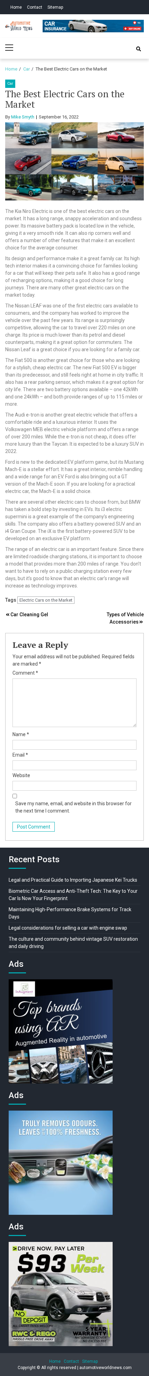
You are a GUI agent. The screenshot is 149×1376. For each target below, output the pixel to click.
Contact (34, 7)
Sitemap (55, 7)
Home (16, 7)
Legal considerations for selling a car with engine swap (68, 928)
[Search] (138, 49)
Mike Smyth (22, 117)
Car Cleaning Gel (29, 614)
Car (10, 83)
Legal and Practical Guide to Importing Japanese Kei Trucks (73, 880)
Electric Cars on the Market (45, 600)
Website (21, 775)
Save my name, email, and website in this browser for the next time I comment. (73, 807)
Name (20, 734)
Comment (25, 673)
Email (20, 755)
